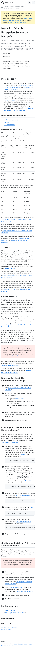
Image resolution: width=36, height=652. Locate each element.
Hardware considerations (13, 115)
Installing (21, 6)
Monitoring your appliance (10, 365)
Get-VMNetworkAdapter (23, 521)
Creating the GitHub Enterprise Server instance (16, 428)
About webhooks (16, 356)
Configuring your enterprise (24, 591)
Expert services (5, 645)
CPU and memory (9, 124)
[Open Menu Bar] (33, 2)
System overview (9, 268)
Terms (15, 644)
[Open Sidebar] (2, 7)
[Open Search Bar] (29, 2)
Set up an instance (9, 8)
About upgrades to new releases (14, 613)
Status (25, 644)
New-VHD (28, 481)
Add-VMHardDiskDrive (23, 495)
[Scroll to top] (32, 648)
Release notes (19, 399)
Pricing (30, 644)
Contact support (7, 629)
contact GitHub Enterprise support (17, 22)
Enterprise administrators (11, 6)
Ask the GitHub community (10, 627)
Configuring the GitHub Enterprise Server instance (18, 544)
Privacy (20, 644)
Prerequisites (7, 79)
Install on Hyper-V (21, 8)
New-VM (22, 454)
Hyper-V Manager (9, 100)
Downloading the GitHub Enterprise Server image (13, 379)
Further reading (8, 606)
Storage (6, 122)
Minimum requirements (11, 120)
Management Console (15, 587)
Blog (12, 645)
